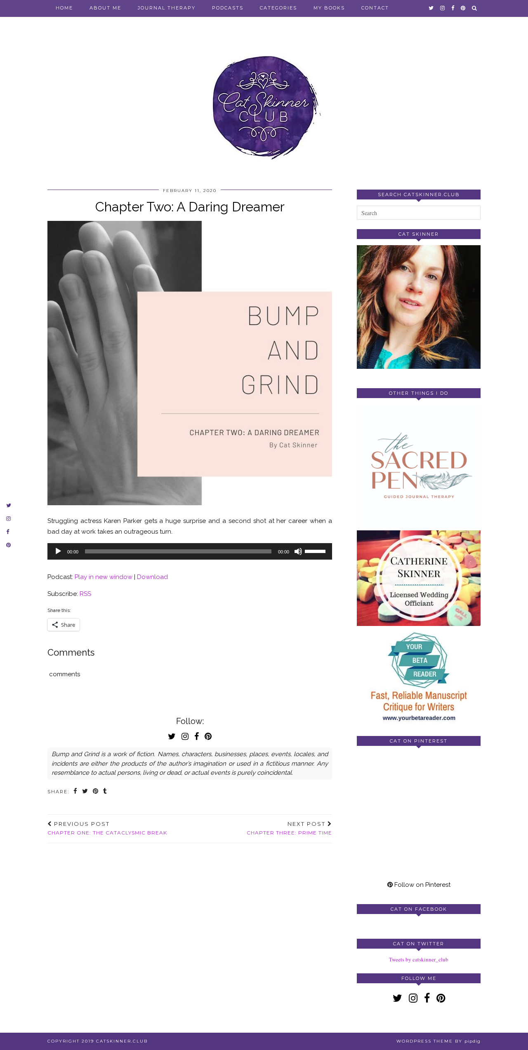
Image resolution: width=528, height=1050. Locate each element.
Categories (278, 8)
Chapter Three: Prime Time (289, 828)
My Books (329, 8)
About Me (105, 8)
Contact (375, 8)
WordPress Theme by (438, 1041)
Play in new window (103, 577)
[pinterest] (463, 8)
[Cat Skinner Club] (264, 100)
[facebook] (453, 8)
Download (152, 577)
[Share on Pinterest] (96, 792)
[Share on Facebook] (75, 792)
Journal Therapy (167, 8)
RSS (85, 594)
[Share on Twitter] (85, 792)
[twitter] (431, 8)
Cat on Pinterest (419, 741)
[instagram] (443, 8)
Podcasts (227, 8)
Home (64, 8)
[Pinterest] (388, 783)
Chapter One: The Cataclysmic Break (107, 828)
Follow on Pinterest (421, 884)
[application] (189, 551)
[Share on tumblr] (105, 792)
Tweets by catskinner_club (418, 959)
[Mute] (298, 551)
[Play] (58, 551)
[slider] (316, 550)
